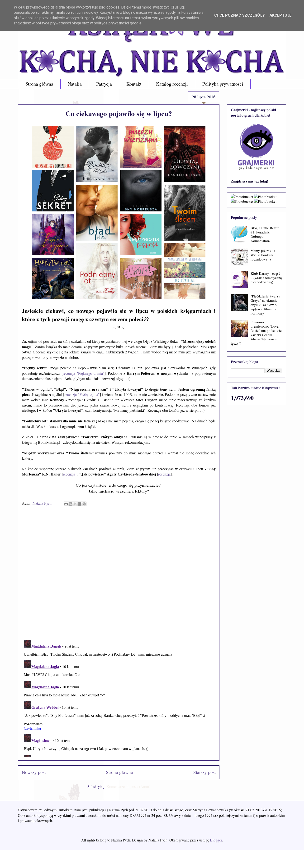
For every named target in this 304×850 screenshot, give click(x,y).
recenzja (69, 473)
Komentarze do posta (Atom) (128, 786)
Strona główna (39, 84)
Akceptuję (280, 15)
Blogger (216, 839)
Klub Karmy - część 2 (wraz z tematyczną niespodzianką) (266, 277)
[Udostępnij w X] (75, 504)
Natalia (75, 84)
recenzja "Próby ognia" (82, 394)
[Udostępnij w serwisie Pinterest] (84, 504)
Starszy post (204, 772)
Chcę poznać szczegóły (239, 15)
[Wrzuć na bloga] (70, 504)
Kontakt (134, 84)
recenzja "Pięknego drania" (83, 373)
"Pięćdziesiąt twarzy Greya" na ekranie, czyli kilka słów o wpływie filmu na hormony (265, 304)
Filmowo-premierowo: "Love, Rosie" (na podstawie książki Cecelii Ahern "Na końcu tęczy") (256, 333)
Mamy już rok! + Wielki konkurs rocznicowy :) (263, 254)
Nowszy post (34, 772)
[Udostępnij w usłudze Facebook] (79, 504)
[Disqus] (119, 575)
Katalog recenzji (172, 84)
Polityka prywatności (222, 84)
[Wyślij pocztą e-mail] (66, 504)
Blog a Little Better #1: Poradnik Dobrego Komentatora (265, 234)
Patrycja (104, 84)
